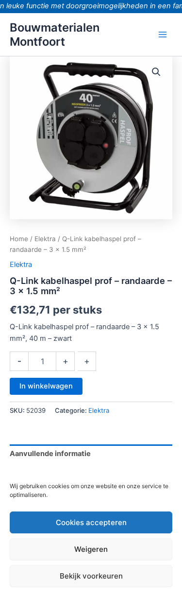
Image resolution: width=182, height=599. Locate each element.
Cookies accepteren (91, 522)
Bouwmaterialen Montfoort (54, 34)
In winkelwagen (46, 386)
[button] (156, 72)
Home (19, 239)
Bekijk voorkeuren (91, 576)
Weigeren (91, 549)
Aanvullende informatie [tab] (50, 453)
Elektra (45, 239)
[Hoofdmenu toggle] (162, 34)
